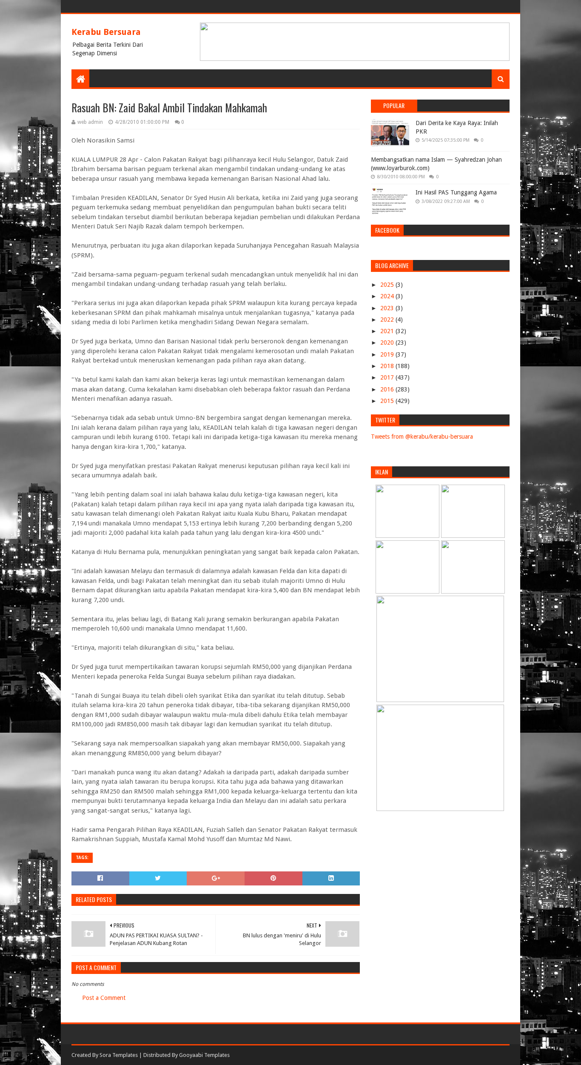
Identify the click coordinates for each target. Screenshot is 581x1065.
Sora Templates (119, 1055)
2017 (388, 377)
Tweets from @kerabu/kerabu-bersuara (422, 436)
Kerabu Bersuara (106, 32)
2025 (388, 284)
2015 (388, 400)
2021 (388, 331)
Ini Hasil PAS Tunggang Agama (456, 192)
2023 (388, 308)
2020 (388, 342)
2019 (388, 354)
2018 (388, 366)
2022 (388, 319)
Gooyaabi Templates (204, 1055)
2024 (388, 296)
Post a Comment (103, 997)
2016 (388, 389)
